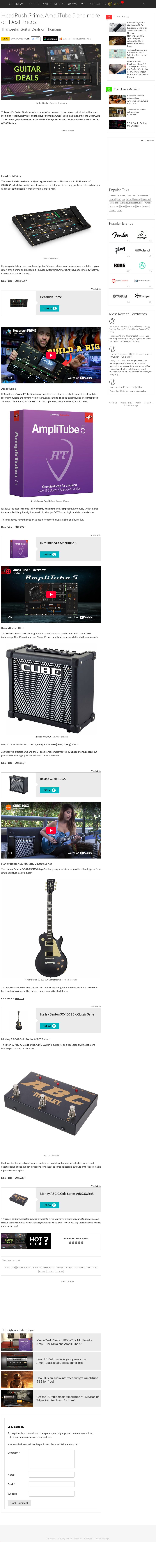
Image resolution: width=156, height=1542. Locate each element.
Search (151, 4)
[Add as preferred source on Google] (50, 38)
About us (113, 402)
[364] (142, 265)
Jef (27, 38)
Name (11, 1474)
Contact (147, 402)
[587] (120, 249)
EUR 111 (19, 998)
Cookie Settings (131, 405)
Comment (14, 1452)
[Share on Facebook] (83, 1260)
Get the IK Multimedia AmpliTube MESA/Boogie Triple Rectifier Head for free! (67, 1398)
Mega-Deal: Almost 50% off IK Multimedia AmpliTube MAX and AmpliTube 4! (64, 1342)
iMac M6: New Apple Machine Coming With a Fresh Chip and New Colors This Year (130, 329)
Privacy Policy (126, 402)
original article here (45, 188)
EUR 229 (19, 526)
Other (101, 4)
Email (11, 1484)
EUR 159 (19, 762)
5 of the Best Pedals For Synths (126, 386)
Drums (71, 4)
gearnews (16, 4)
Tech (90, 4)
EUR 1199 (19, 280)
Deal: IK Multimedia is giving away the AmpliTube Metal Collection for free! (61, 1361)
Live (82, 4)
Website (12, 1493)
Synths (47, 4)
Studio (59, 4)
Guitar (34, 4)
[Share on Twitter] (95, 1260)
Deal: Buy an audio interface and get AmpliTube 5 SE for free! (67, 1379)
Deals (117, 4)
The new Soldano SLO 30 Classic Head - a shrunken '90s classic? (131, 355)
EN (143, 4)
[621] (142, 234)
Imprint (138, 402)
